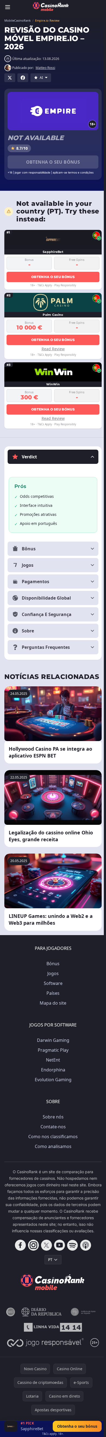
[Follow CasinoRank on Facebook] (19, 1251)
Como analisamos (52, 1146)
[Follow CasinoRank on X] (45, 1251)
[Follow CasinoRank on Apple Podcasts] (84, 1251)
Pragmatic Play (52, 1050)
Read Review (53, 348)
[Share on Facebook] (22, 77)
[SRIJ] (52, 1333)
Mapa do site (52, 1003)
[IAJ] (83, 1318)
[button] (53, 457)
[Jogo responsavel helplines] (44, 1349)
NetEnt (52, 1060)
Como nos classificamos (52, 1137)
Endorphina (52, 1070)
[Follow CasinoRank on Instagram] (32, 1251)
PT (49, 1266)
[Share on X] (9, 77)
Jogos (52, 973)
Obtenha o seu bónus (53, 162)
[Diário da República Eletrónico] (40, 1318)
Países (51, 993)
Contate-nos (52, 1127)
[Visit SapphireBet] (10, 1426)
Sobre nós (52, 1117)
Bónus (51, 964)
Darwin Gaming (52, 1040)
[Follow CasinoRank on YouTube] (58, 1251)
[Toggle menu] (7, 7)
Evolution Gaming (52, 1080)
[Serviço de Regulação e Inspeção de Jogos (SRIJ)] (9, 1318)
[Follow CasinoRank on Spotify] (71, 1251)
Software (52, 983)
